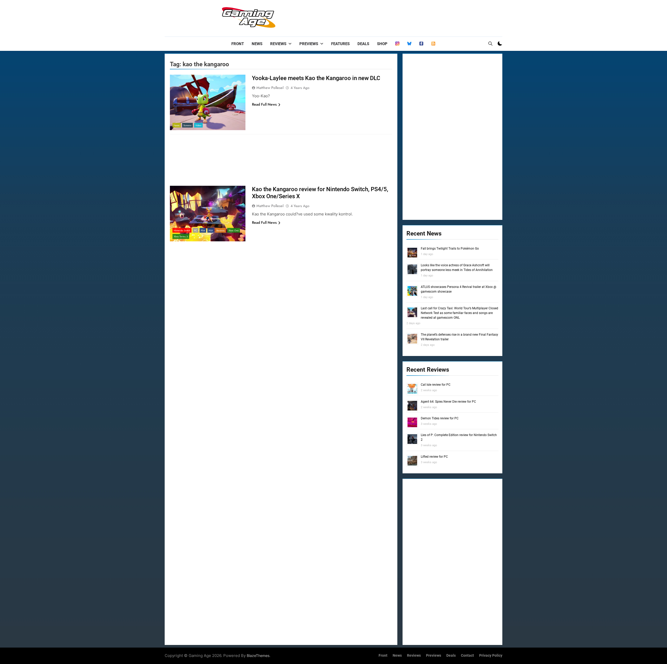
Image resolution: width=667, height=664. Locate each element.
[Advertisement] (407, 17)
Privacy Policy (490, 655)
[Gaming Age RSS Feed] (433, 44)
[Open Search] (490, 43)
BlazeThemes (258, 655)
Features (340, 43)
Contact (467, 655)
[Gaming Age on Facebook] (421, 44)
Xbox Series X (181, 236)
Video (198, 125)
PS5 (211, 230)
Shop (382, 43)
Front (237, 43)
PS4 (203, 230)
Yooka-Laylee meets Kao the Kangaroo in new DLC (316, 78)
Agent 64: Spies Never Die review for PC (448, 401)
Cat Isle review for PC (435, 385)
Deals (363, 43)
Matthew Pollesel (269, 87)
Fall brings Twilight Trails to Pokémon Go (450, 248)
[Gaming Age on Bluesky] (409, 44)
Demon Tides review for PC (440, 418)
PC (195, 230)
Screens (187, 125)
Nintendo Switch (182, 230)
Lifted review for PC (434, 456)
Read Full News (264, 104)
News (257, 43)
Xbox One (233, 230)
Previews (308, 43)
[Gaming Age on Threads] (397, 44)
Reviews (278, 43)
